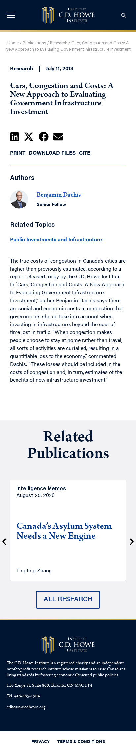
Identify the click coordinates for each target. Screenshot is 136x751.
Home (13, 43)
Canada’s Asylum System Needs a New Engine (64, 532)
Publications (34, 43)
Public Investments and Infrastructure (56, 239)
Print (17, 152)
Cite (84, 152)
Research (58, 43)
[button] (14, 137)
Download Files (52, 152)
